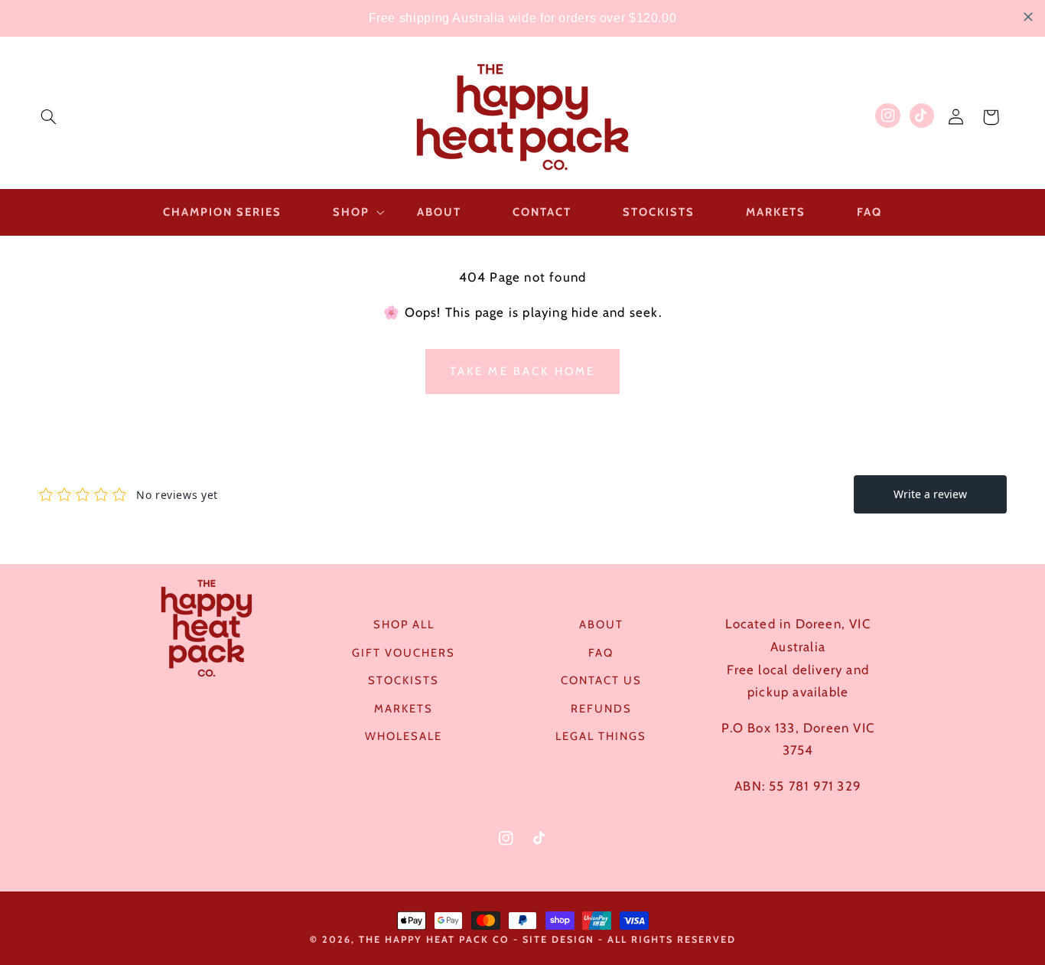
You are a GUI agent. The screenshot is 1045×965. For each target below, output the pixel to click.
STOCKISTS (403, 680)
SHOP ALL (404, 624)
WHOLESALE (403, 736)
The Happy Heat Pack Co (434, 939)
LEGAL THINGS (600, 736)
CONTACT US (601, 680)
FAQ (601, 653)
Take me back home (523, 371)
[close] (1028, 17)
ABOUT (601, 624)
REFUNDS (601, 709)
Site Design (558, 939)
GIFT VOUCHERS (403, 653)
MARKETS (403, 709)
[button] (48, 117)
